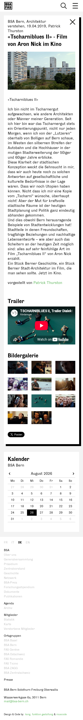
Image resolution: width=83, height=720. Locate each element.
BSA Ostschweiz (14, 654)
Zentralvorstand (14, 568)
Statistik (9, 619)
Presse (8, 679)
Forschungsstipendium (19, 587)
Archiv (8, 608)
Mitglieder (11, 615)
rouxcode (61, 714)
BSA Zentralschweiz (17, 673)
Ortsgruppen (12, 635)
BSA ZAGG (11, 668)
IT (12, 542)
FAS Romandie (13, 659)
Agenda (9, 603)
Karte (7, 624)
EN (28, 542)
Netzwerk (10, 578)
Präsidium (11, 564)
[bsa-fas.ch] (7, 6)
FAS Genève (11, 649)
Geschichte (11, 573)
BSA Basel (10, 640)
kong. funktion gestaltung (39, 714)
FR (6, 542)
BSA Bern (10, 645)
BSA (6, 550)
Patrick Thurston (47, 283)
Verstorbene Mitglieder (19, 629)
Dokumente (11, 592)
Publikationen (13, 596)
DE (20, 542)
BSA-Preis (10, 582)
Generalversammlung (18, 559)
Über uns (10, 555)
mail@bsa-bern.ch (16, 701)
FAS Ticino (11, 663)
